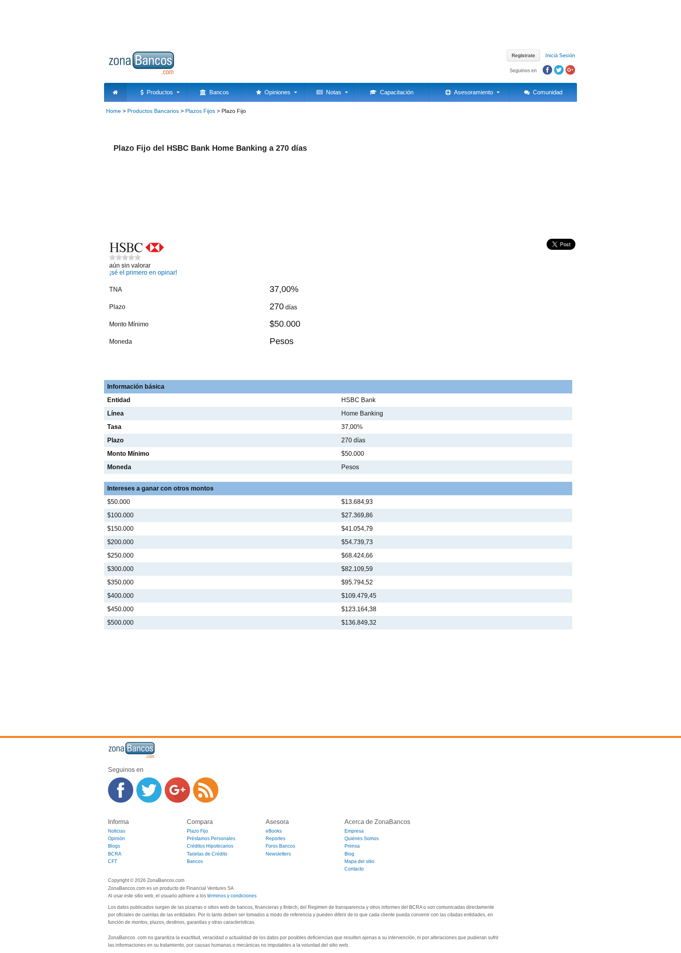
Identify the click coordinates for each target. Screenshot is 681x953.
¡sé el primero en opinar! (143, 272)
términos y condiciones (232, 896)
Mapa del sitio (359, 861)
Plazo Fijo (197, 831)
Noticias (116, 831)
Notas (332, 92)
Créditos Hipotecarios (210, 846)
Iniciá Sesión (560, 55)
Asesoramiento (472, 92)
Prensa (352, 846)
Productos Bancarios (153, 111)
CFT (112, 861)
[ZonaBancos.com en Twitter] (149, 790)
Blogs (114, 846)
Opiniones (275, 92)
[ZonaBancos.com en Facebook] (120, 790)
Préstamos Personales (211, 838)
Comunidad (546, 92)
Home (113, 111)
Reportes (275, 838)
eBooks (274, 831)
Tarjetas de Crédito (207, 854)
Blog (349, 854)
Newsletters (278, 854)
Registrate (523, 55)
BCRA (114, 854)
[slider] (125, 257)
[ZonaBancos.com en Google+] (177, 790)
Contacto (354, 869)
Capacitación (395, 92)
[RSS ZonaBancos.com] (205, 790)
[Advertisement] (340, 21)
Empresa (354, 831)
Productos (158, 92)
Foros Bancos (280, 846)
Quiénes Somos (361, 838)
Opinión (116, 838)
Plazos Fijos (200, 111)
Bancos (217, 92)
